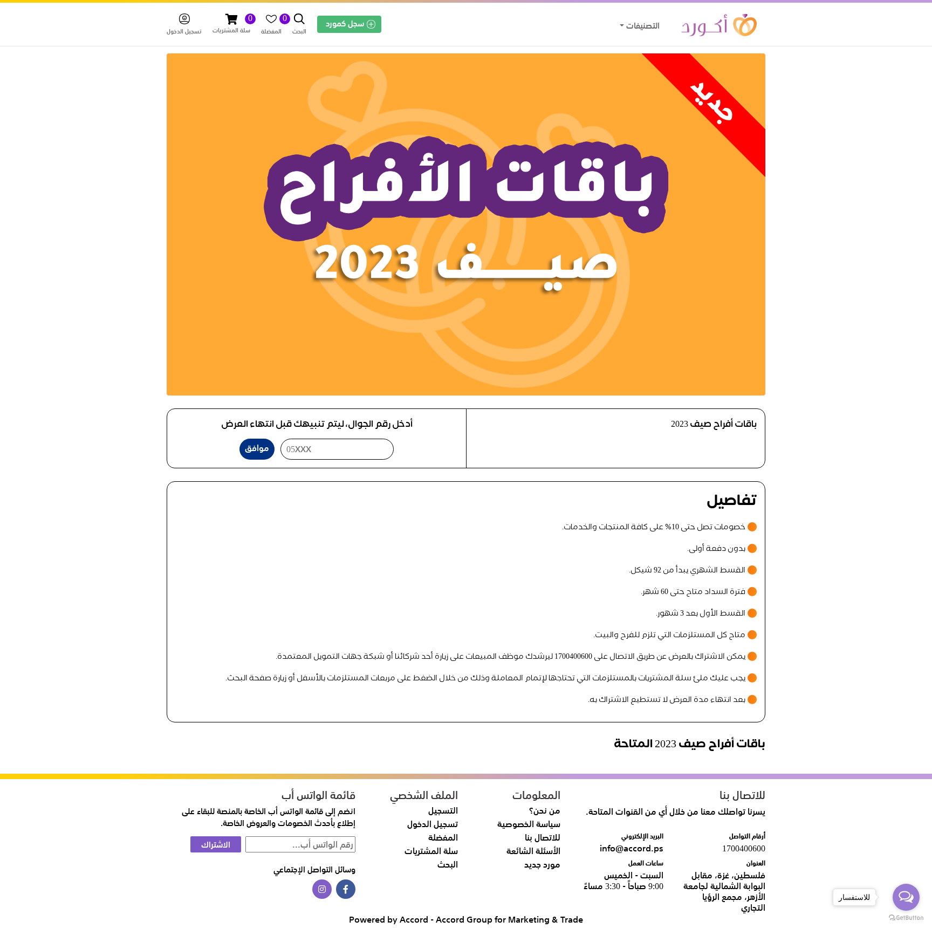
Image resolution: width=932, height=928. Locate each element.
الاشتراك (215, 844)
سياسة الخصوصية (528, 824)
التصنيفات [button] (642, 25)
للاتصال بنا (542, 837)
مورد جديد (542, 864)
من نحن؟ (544, 810)
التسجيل (443, 810)
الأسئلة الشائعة (533, 850)
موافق (257, 447)
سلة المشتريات (431, 850)
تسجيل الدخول (432, 824)
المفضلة (443, 837)
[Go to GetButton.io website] (906, 917)
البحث (447, 864)
